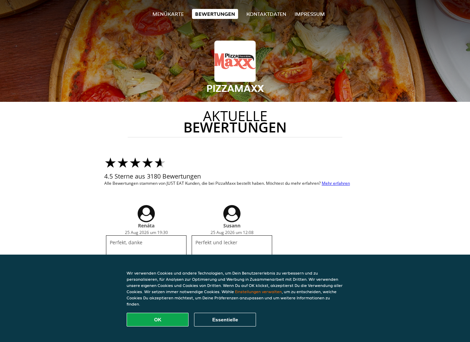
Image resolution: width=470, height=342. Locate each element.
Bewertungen (215, 14)
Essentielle (225, 319)
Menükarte (168, 14)
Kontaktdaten (266, 14)
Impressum (310, 14)
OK (157, 319)
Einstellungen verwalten (258, 291)
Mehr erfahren (336, 183)
